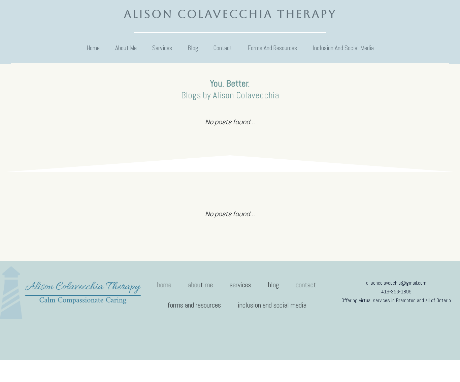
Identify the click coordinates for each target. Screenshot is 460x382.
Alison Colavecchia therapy (230, 14)
